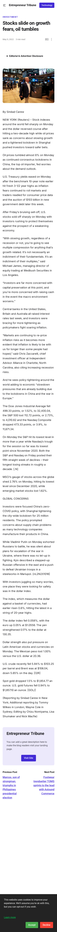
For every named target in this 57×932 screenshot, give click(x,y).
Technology (47, 5)
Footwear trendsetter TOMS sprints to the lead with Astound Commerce (43, 785)
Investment (10, 17)
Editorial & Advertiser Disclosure (26, 56)
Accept (32, 925)
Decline (46, 925)
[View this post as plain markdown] (47, 39)
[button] (4, 5)
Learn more (10, 917)
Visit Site (28, 758)
